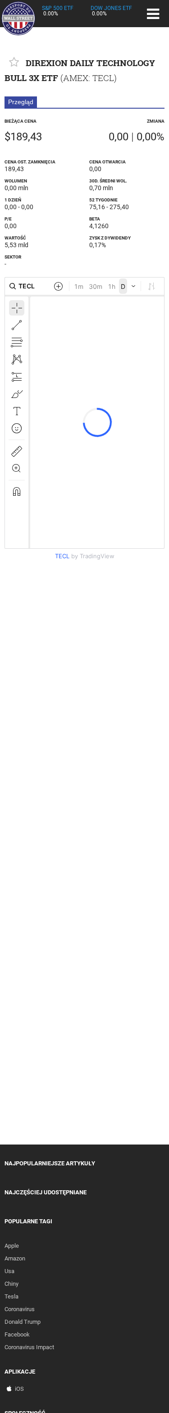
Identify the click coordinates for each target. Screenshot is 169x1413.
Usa (9, 1271)
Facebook (17, 1334)
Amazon (15, 1258)
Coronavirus (20, 1309)
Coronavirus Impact (29, 1347)
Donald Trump (23, 1321)
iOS (19, 1388)
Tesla (11, 1296)
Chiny (11, 1283)
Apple (12, 1245)
